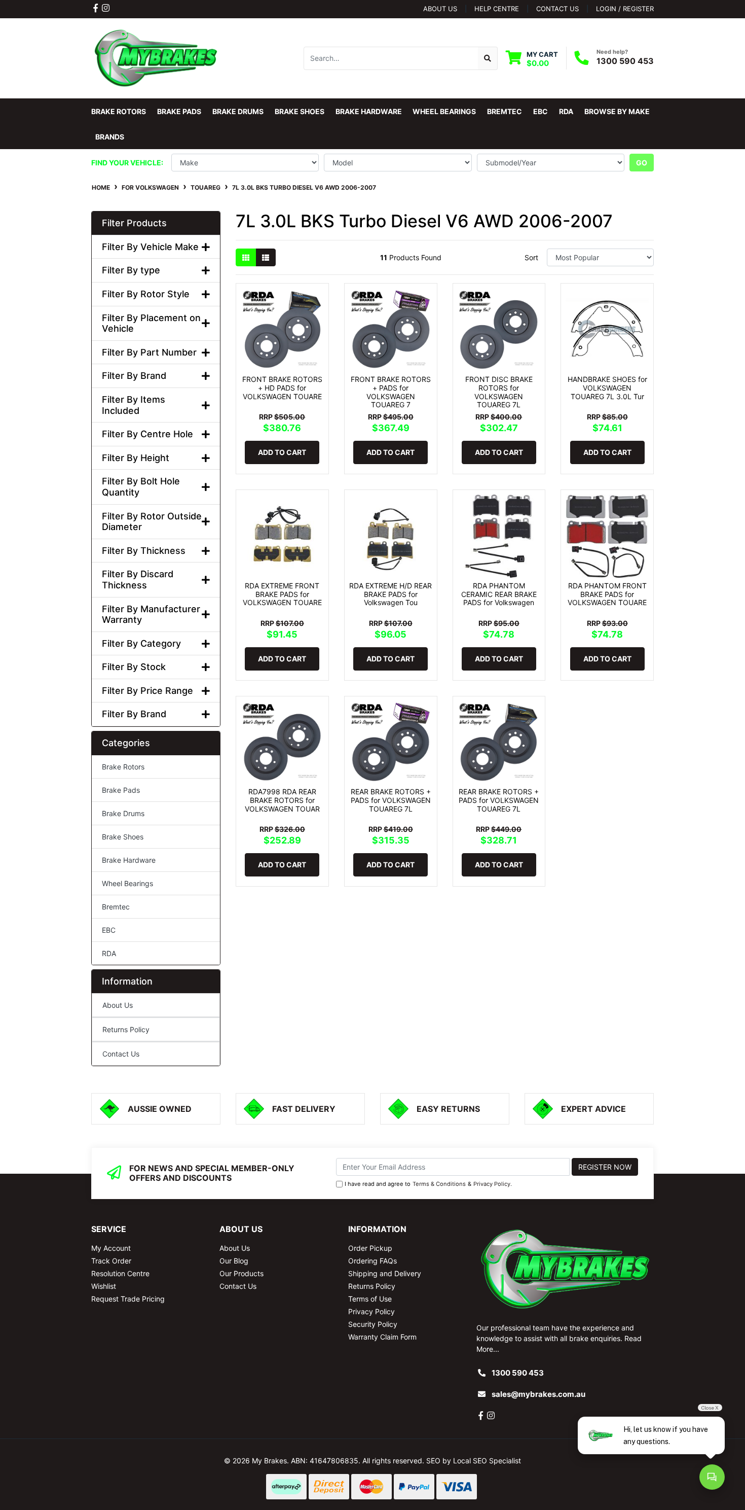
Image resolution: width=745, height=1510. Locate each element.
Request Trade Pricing (128, 1298)
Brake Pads (121, 790)
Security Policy (372, 1324)
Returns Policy (126, 1029)
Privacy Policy (491, 1183)
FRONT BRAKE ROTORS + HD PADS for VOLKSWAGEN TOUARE (282, 388)
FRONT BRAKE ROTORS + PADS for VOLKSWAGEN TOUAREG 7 (391, 392)
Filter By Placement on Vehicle (151, 323)
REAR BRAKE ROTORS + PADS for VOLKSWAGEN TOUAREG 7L (391, 800)
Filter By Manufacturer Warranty (151, 614)
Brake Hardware (129, 860)
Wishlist (103, 1286)
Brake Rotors (123, 766)
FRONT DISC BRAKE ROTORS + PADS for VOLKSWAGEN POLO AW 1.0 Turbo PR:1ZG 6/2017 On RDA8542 (86, 1463)
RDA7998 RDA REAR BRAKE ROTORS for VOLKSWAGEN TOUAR (282, 800)
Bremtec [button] (504, 111)
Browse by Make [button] (617, 111)
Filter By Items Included (133, 405)
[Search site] (488, 58)
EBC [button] (540, 111)
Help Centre (496, 9)
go (641, 162)
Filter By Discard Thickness (137, 579)
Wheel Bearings (127, 883)
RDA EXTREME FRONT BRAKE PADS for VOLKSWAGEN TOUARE (282, 594)
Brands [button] (109, 136)
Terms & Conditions (439, 1183)
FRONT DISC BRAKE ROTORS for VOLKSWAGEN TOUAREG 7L (499, 392)
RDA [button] (566, 111)
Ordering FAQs (372, 1260)
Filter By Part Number (149, 352)
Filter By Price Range (147, 690)
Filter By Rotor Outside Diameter (152, 522)
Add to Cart (282, 452)
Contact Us (120, 1053)
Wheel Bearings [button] (444, 111)
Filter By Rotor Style (146, 294)
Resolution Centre (120, 1273)
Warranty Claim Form (382, 1336)
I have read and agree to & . (428, 1183)
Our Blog (233, 1260)
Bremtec (116, 906)
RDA (109, 953)
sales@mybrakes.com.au (538, 1394)
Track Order (111, 1260)
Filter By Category (141, 643)
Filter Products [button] (134, 223)
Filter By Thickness (143, 550)
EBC (109, 930)
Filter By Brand (134, 375)
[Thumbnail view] (246, 257)
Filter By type (131, 270)
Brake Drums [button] (238, 111)
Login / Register (625, 9)
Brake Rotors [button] (118, 111)
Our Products (241, 1273)
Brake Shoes (122, 836)
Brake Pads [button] (179, 111)
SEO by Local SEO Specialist (473, 1460)
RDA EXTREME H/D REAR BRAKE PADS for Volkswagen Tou (390, 594)
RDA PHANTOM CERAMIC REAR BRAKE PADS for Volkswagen (499, 594)
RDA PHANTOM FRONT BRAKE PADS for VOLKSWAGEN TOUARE (607, 594)
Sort (531, 257)
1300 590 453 (625, 61)
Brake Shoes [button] (299, 111)
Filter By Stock (134, 666)
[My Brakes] (155, 57)
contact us (557, 9)
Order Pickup (370, 1248)
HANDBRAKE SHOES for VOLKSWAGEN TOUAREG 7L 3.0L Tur (607, 388)
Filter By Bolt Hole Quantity (141, 487)
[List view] (265, 257)
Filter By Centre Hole (147, 434)
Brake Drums (123, 813)
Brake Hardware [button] (369, 111)
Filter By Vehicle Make (150, 246)
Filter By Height (135, 457)
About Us (440, 9)
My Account (111, 1248)
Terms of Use (370, 1298)
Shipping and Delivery (384, 1273)
